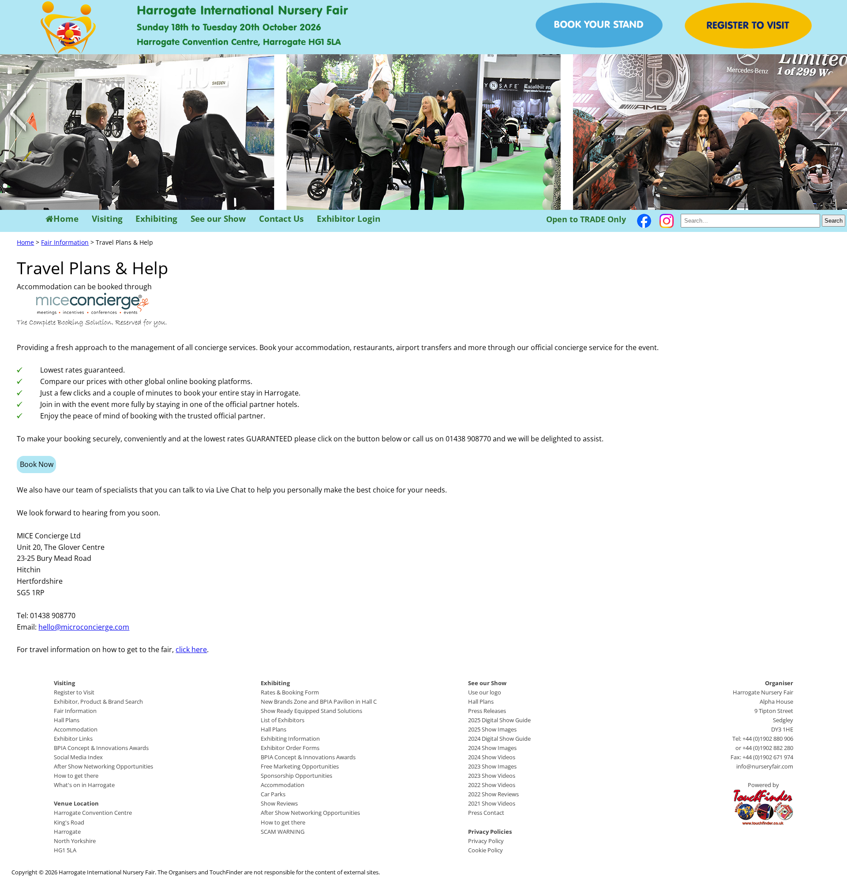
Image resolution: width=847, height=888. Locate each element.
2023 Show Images (492, 766)
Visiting (107, 219)
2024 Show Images (492, 748)
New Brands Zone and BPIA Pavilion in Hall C (319, 701)
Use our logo (484, 692)
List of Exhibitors (282, 720)
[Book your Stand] (599, 45)
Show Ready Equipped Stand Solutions (311, 711)
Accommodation (75, 729)
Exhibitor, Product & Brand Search (98, 701)
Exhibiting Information (290, 738)
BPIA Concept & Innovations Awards (101, 748)
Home (66, 219)
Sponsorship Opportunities (296, 776)
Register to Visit (74, 692)
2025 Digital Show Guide (499, 720)
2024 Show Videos (491, 757)
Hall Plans (66, 720)
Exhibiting (156, 219)
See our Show (218, 219)
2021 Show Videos (491, 803)
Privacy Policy (486, 841)
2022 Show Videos (491, 785)
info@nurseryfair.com (764, 766)
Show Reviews (279, 803)
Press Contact (486, 813)
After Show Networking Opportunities (103, 766)
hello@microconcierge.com (83, 627)
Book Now (36, 464)
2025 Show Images (492, 729)
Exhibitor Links (73, 738)
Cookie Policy (485, 850)
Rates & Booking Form (290, 692)
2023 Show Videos (491, 776)
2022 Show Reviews (493, 794)
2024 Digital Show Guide (499, 738)
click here (191, 649)
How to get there (76, 776)
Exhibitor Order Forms (290, 748)
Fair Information (65, 242)
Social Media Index (78, 757)
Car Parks (273, 794)
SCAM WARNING (282, 832)
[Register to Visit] (748, 46)
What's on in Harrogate (84, 785)
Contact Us (281, 219)
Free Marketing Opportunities (300, 766)
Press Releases (487, 711)
